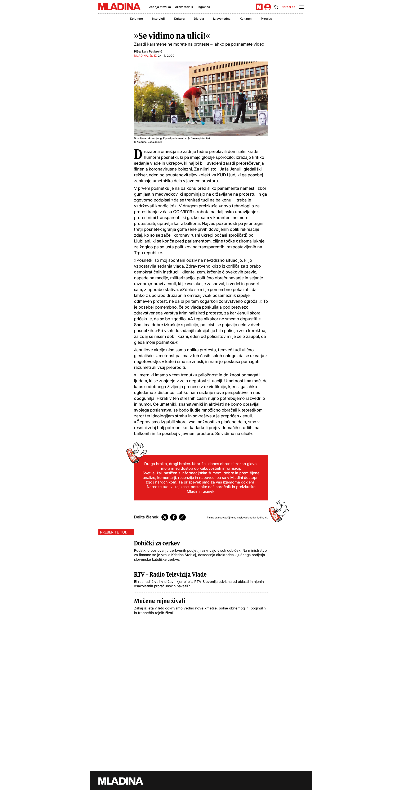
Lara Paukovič (152, 51)
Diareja (199, 18)
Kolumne (136, 18)
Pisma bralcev (215, 517)
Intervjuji (158, 18)
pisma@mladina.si (256, 517)
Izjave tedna (222, 18)
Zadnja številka (160, 7)
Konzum (246, 18)
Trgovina (203, 7)
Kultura (179, 18)
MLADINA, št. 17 (145, 55)
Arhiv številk (184, 7)
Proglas (266, 18)
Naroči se (288, 7)
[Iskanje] (276, 7)
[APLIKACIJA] (259, 7)
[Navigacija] (301, 7)
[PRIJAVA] (267, 7)
